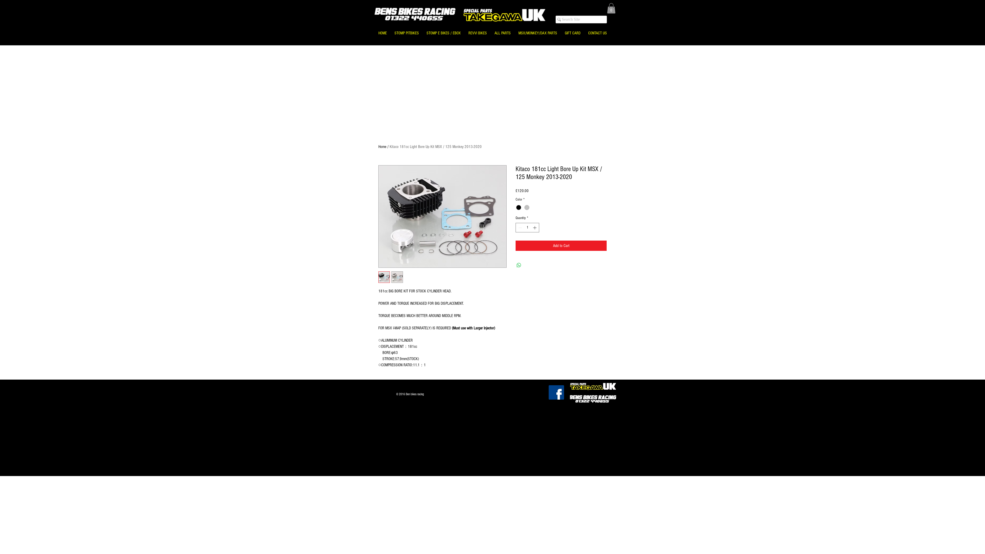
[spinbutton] (527, 227)
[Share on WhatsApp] (519, 265)
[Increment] (535, 227)
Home (382, 146)
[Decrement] (519, 227)
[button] (611, 8)
